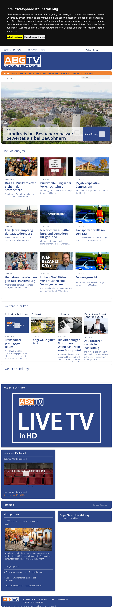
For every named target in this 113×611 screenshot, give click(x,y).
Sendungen (53, 73)
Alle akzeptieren (14, 37)
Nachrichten (17, 73)
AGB (52, 599)
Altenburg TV (29, 599)
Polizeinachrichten (37, 73)
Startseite (8, 78)
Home (6, 73)
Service (63, 73)
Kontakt (43, 599)
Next (107, 114)
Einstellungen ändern (34, 37)
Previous (5, 114)
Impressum (62, 599)
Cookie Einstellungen (33, 602)
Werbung (89, 73)
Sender (76, 73)
